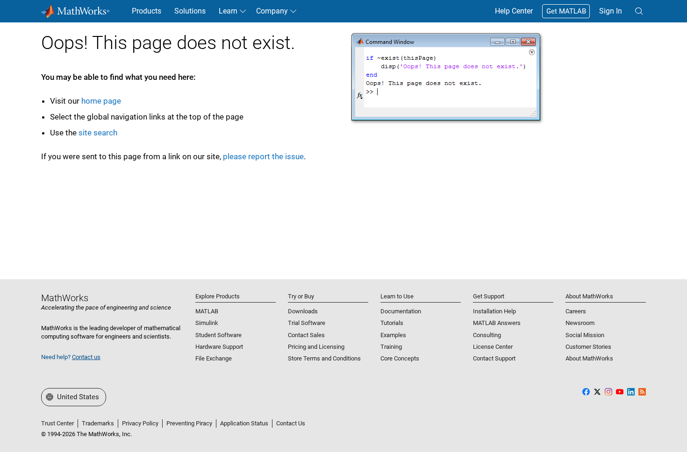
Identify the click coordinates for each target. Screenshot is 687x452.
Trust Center (57, 423)
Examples (393, 335)
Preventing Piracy (189, 423)
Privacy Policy (140, 423)
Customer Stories (588, 346)
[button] (638, 11)
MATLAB (206, 311)
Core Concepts (399, 358)
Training (391, 346)
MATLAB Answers (497, 322)
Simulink (206, 322)
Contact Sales (306, 335)
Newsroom (579, 322)
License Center (493, 346)
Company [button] (272, 11)
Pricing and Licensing (316, 346)
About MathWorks (589, 358)
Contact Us (290, 423)
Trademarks (98, 423)
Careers (575, 311)
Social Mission (584, 335)
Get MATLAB (566, 11)
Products (146, 11)
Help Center (514, 11)
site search (98, 132)
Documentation (400, 311)
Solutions (190, 11)
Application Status (244, 423)
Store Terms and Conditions (324, 358)
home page (101, 101)
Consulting (487, 335)
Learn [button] (228, 11)
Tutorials (391, 322)
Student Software (218, 335)
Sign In (610, 11)
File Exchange (213, 358)
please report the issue (263, 156)
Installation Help (494, 311)
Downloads (303, 311)
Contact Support (494, 358)
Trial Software (306, 322)
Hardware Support (219, 346)
